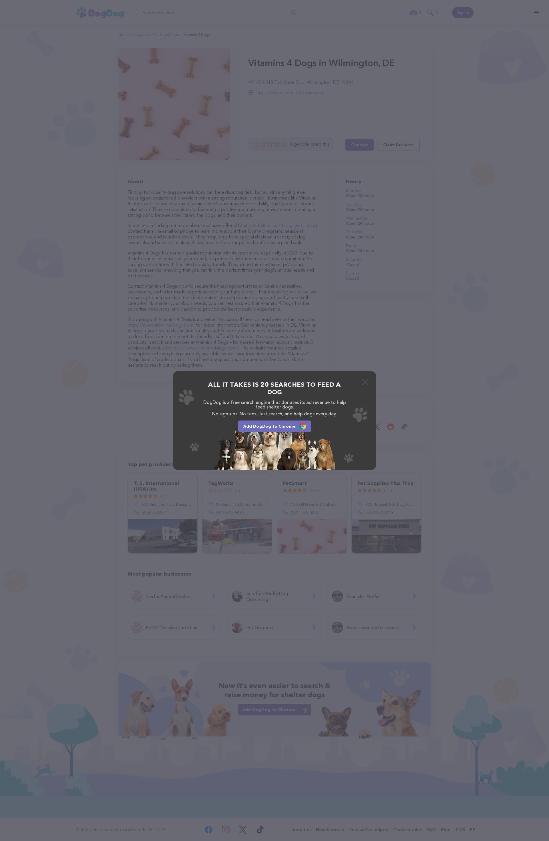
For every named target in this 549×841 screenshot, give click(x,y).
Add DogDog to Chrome (269, 426)
